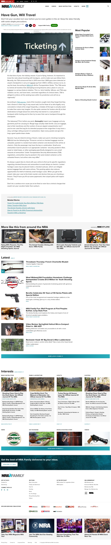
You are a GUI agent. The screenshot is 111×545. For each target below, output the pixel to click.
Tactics (62, 399)
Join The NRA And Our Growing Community (40, 535)
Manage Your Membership (91, 489)
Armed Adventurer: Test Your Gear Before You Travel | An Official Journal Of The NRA (97, 247)
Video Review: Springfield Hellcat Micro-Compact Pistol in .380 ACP (47, 325)
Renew (21, 1)
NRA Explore (60, 484)
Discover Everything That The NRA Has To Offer (67, 535)
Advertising (4, 484)
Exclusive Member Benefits (91, 484)
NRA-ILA (29, 85)
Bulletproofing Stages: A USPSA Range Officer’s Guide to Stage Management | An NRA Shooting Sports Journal (13, 417)
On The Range (33, 430)
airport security (17, 197)
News (47, 6)
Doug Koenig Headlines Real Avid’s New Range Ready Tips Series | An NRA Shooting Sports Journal (13, 410)
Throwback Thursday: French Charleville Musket (47, 261)
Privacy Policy (4, 542)
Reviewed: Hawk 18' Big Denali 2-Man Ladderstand (48, 339)
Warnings (30, 542)
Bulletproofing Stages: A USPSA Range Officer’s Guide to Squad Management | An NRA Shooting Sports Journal (13, 403)
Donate (26, 1)
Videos (54, 6)
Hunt (39, 399)
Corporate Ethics (21, 542)
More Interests (18, 372)
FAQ (36, 542)
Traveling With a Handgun (16, 212)
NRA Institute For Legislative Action (65, 482)
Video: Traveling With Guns (17, 205)
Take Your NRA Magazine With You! (12, 535)
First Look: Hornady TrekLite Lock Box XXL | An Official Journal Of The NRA (69, 247)
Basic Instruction (65, 6)
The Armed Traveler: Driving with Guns (21, 208)
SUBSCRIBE (9, 464)
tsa (45, 197)
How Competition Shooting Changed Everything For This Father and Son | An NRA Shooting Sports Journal (40, 415)
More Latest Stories (62, 356)
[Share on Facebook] (27, 25)
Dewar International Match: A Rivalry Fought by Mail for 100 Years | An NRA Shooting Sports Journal (40, 403)
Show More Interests (64, 448)
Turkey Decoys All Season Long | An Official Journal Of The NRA (68, 395)
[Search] (108, 6)
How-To (76, 6)
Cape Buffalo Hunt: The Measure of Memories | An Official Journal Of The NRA (40, 395)
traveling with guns (37, 197)
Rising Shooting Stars (64, 430)
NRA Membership (89, 482)
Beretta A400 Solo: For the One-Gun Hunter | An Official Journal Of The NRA (96, 402)
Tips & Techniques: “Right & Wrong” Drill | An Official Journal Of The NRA (69, 402)
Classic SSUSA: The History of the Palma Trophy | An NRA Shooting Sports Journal (41, 409)
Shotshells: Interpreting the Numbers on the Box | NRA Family (68, 413)
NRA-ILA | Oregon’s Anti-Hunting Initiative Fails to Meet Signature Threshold (97, 408)
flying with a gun (27, 197)
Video (30, 332)
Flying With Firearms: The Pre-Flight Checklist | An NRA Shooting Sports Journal (12, 247)
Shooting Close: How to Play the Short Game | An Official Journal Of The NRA (12, 395)
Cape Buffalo (33, 399)
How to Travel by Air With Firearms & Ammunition (24, 210)
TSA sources (21, 102)
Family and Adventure (34, 484)
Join (17, 1)
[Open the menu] (87, 6)
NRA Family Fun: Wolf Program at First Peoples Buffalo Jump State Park (46, 309)
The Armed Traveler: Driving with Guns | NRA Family (41, 246)
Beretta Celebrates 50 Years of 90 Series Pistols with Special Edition (49, 294)
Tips (15, 399)
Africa (42, 399)
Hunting (31, 346)
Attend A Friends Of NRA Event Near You (96, 535)
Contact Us (4, 482)
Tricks (66, 399)
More (12, 258)
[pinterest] (34, 25)
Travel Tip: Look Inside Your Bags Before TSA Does (25, 203)
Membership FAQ (89, 487)
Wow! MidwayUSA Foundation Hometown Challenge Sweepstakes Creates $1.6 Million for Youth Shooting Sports (49, 279)
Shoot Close (5, 399)
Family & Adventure (14, 25)
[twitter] (30, 25)
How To (11, 399)
